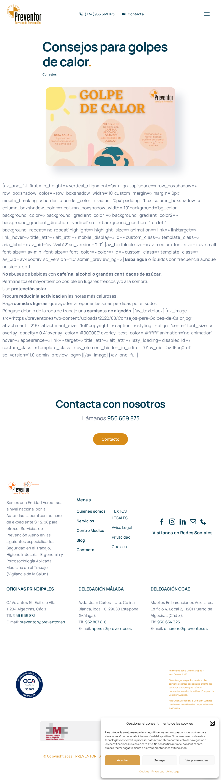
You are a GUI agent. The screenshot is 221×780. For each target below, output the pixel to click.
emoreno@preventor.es (186, 628)
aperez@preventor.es (112, 628)
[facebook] (162, 522)
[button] (212, 723)
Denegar (160, 760)
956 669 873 (123, 418)
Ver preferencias (196, 760)
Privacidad (158, 771)
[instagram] (172, 522)
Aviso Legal (173, 771)
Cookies (144, 771)
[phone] (203, 522)
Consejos (50, 74)
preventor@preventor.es (42, 621)
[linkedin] (183, 522)
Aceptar (122, 760)
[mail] (193, 522)
